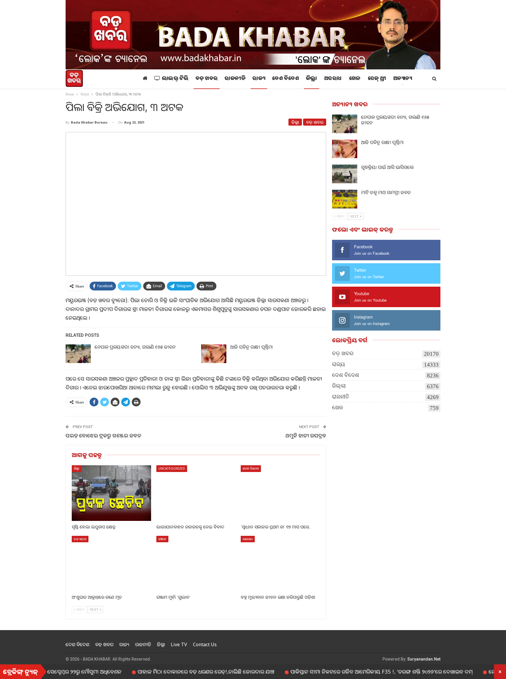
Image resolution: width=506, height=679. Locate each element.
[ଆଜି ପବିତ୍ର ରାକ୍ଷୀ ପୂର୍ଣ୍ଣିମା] (213, 353)
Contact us (205, 644)
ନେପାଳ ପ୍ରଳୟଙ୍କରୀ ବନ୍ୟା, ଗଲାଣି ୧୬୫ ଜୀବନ (135, 347)
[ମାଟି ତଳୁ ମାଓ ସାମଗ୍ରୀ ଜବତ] (344, 199)
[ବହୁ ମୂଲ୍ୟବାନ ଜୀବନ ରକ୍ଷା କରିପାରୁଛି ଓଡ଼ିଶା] (280, 563)
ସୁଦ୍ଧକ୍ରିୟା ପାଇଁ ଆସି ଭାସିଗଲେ (387, 167)
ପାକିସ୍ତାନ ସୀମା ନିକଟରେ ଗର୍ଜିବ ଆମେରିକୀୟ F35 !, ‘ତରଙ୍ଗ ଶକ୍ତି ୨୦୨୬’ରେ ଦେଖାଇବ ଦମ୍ (358, 671)
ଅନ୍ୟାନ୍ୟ (402, 79)
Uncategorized (171, 468)
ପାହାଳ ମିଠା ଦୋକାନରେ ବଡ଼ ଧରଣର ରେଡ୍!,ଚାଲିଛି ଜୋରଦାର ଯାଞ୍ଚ (182, 671)
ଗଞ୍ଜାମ (162, 539)
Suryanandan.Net (423, 659)
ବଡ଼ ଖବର (207, 79)
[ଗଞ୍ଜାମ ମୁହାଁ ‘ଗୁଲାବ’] (196, 563)
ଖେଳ (355, 79)
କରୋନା (248, 539)
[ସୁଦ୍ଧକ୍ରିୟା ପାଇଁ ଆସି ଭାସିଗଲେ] (344, 174)
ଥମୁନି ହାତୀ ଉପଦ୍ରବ (306, 435)
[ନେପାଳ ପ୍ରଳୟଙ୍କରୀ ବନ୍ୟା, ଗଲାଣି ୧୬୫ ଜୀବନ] (78, 353)
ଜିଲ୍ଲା (311, 79)
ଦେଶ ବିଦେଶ (285, 79)
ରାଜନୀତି (235, 79)
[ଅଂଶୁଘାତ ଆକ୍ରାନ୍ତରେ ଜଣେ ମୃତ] (111, 563)
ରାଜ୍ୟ (258, 79)
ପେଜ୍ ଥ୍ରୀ (377, 79)
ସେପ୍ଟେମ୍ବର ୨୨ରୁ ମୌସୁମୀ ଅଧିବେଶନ (61, 671)
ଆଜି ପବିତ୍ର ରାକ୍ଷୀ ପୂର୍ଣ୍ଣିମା (251, 347)
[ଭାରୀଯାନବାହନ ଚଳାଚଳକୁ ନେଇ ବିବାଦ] (196, 493)
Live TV (179, 644)
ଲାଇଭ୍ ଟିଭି (175, 79)
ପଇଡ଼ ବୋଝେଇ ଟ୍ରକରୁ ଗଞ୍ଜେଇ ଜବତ (103, 435)
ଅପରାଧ (333, 79)
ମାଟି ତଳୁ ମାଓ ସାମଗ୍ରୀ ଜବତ (386, 192)
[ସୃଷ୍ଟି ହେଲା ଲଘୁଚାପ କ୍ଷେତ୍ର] (111, 493)
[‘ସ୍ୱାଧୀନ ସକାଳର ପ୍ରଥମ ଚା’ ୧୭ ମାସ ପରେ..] (280, 493)
